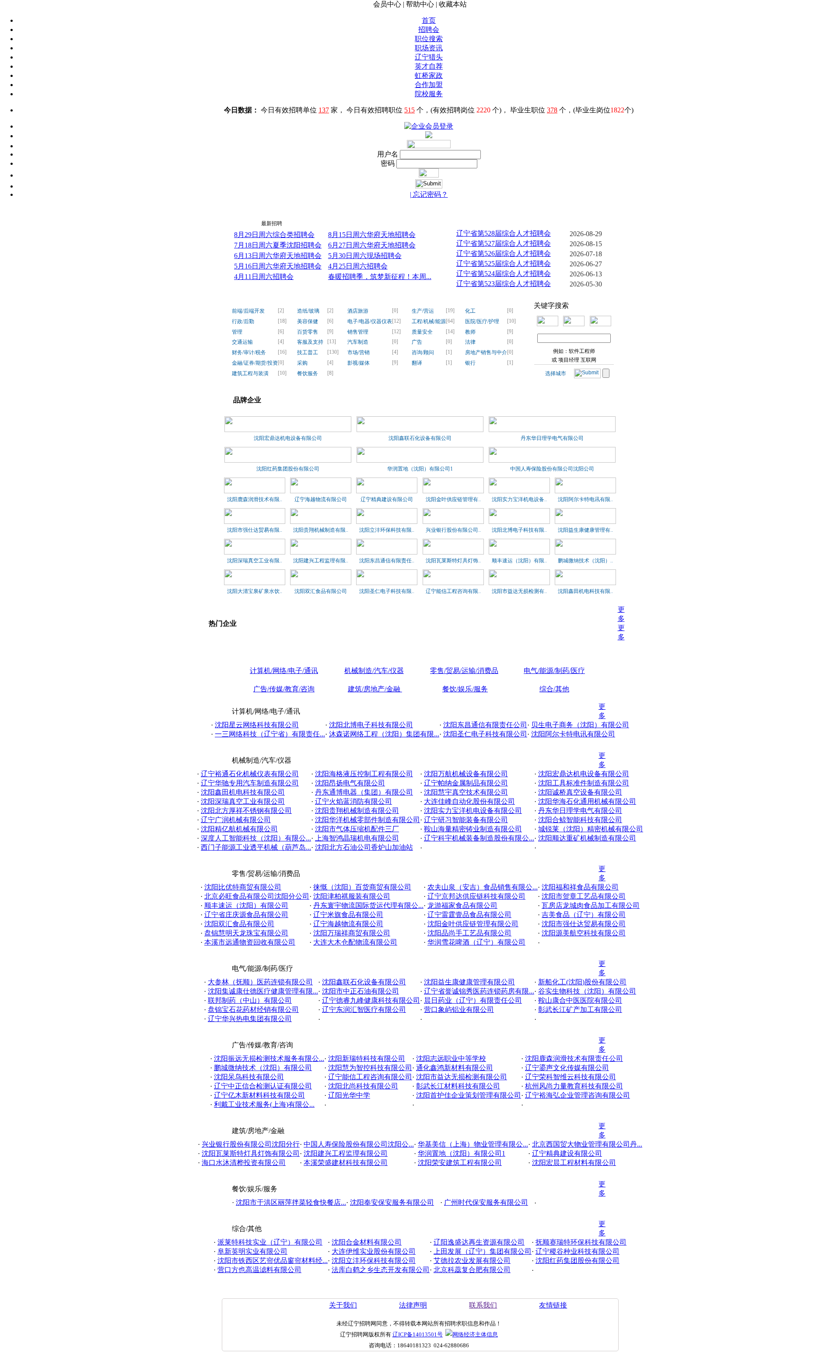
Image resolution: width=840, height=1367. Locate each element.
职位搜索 (429, 38)
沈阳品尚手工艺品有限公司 (469, 933)
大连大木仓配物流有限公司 (355, 942)
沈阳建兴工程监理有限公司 (346, 1153)
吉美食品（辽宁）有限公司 (584, 914)
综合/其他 (554, 689)
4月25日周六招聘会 (358, 266)
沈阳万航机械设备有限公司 (466, 774)
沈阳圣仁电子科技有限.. (386, 591)
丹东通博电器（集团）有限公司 (364, 792)
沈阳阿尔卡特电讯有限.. (585, 499)
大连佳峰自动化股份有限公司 (469, 801)
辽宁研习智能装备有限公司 (466, 819)
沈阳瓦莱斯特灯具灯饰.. (453, 561)
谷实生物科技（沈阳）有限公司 (587, 991)
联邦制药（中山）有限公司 (250, 1000)
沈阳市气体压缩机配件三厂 (357, 829)
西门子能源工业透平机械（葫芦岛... (256, 847)
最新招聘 (271, 223)
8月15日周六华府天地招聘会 (372, 234)
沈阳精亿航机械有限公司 (239, 829)
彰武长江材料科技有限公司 (458, 1086)
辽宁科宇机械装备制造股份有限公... (479, 838)
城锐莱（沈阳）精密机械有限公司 (590, 829)
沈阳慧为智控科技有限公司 (370, 1067)
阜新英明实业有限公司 (252, 1251)
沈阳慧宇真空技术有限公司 (466, 792)
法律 (470, 342)
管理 (237, 332)
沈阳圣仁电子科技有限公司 (485, 734)
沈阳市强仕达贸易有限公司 (584, 924)
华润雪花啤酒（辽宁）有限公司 (476, 942)
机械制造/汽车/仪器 (374, 670)
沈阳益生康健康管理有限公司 (469, 982)
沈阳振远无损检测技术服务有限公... (269, 1058)
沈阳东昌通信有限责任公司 (485, 725)
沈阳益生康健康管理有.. (585, 530)
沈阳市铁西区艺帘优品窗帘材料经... (272, 1260)
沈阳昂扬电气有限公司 (350, 783)
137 (323, 110)
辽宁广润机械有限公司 (236, 819)
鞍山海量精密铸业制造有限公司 (473, 829)
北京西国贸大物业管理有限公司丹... (587, 1144)
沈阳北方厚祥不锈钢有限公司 (246, 810)
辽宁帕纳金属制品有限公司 (466, 783)
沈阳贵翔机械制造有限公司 (357, 810)
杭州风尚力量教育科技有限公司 (574, 1086)
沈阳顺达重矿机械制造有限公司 (587, 838)
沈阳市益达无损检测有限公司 (461, 1077)
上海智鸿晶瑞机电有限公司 (357, 838)
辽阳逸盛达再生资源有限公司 (479, 1242)
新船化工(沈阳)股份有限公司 (582, 982)
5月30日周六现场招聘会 (365, 255)
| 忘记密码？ (429, 194)
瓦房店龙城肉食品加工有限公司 (591, 905)
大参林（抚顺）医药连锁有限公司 (260, 982)
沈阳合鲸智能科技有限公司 (580, 819)
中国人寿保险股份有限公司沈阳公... (359, 1144)
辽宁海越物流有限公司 (320, 499)
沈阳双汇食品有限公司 (320, 591)
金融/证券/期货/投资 (255, 363)
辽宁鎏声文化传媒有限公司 (567, 1067)
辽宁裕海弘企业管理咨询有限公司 (577, 1095)
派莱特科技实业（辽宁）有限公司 (269, 1242)
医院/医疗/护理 (482, 321)
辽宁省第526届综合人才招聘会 (503, 253)
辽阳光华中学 (349, 1095)
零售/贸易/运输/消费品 (464, 670)
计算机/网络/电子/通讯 (284, 670)
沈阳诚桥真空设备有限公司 (580, 792)
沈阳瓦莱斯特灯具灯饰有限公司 (251, 1153)
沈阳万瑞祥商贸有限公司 (351, 933)
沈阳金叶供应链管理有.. (453, 499)
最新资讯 (243, 223)
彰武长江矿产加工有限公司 (580, 1009)
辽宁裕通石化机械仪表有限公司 (250, 774)
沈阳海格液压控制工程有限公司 (364, 774)
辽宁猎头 (429, 57)
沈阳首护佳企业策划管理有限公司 (468, 1095)
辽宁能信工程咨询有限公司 (370, 1077)
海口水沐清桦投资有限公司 (244, 1162)
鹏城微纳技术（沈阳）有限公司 (263, 1067)
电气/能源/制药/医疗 (554, 670)
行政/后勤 (243, 321)
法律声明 (413, 1305)
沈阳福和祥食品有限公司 (580, 887)
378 (552, 110)
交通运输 (242, 342)
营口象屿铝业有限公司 (459, 1009)
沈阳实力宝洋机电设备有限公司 (473, 810)
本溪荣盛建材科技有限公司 (346, 1162)
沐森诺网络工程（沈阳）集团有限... (384, 734)
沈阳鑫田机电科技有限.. (585, 591)
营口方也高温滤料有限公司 (259, 1269)
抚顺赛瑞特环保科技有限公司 (581, 1242)
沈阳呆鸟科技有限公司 (249, 1077)
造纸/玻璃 (308, 311)
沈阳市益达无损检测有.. (519, 591)
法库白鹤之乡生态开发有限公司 (381, 1269)
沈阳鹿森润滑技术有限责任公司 (574, 1058)
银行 (470, 363)
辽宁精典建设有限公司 (386, 499)
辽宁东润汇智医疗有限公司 (364, 1009)
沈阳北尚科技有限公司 (363, 1086)
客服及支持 (310, 342)
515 (409, 110)
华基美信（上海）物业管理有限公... (473, 1144)
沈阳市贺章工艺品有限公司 (584, 896)
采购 (302, 363)
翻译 (417, 363)
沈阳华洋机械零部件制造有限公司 (367, 819)
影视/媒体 (358, 363)
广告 (417, 342)
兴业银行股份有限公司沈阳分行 (251, 1144)
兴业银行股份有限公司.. (453, 530)
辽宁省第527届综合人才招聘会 (503, 243)
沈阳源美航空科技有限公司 (584, 933)
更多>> (603, 221)
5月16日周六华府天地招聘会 (278, 266)
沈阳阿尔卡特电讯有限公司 (573, 734)
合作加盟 (429, 84)
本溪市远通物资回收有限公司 (249, 942)
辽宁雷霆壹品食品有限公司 (469, 914)
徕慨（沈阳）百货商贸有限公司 (362, 887)
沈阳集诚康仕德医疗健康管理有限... (263, 991)
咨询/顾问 (423, 352)
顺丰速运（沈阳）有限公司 (246, 905)
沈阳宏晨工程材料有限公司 (574, 1162)
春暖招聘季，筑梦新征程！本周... (379, 276)
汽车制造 (357, 342)
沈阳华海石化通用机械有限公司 (587, 801)
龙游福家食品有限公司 (462, 905)
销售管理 (357, 332)
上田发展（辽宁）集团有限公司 (483, 1251)
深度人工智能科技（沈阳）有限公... (256, 838)
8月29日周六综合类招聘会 (274, 234)
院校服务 (429, 94)
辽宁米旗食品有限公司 (348, 914)
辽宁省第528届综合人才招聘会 (503, 233)
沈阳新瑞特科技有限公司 (366, 1058)
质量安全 (422, 332)
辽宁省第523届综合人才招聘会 (503, 283)
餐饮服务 (307, 373)
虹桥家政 (429, 75)
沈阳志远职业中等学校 (451, 1058)
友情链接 (553, 1305)
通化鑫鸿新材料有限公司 (454, 1067)
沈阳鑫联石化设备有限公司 (420, 438)
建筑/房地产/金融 (375, 689)
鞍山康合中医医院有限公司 (580, 1000)
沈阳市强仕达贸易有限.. (254, 530)
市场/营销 (358, 352)
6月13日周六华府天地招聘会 (278, 255)
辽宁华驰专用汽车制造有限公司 (250, 783)
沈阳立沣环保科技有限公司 (374, 1260)
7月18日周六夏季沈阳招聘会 (278, 245)
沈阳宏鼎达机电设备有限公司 (288, 438)
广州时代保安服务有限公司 (486, 1202)
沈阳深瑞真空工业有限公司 (243, 801)
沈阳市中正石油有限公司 (360, 991)
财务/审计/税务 (249, 352)
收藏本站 (453, 4)
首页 (429, 20)
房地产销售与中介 (486, 352)
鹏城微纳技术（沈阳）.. (585, 561)
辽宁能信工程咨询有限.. (453, 591)
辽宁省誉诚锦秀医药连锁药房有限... (479, 991)
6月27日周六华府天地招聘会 (372, 245)
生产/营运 (423, 311)
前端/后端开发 (248, 311)
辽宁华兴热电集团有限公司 (250, 1018)
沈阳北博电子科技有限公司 (371, 725)
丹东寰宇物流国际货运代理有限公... (368, 905)
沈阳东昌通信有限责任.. (386, 561)
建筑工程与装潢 (250, 373)
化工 (470, 311)
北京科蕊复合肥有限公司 (472, 1269)
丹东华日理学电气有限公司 (552, 438)
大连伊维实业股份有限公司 (374, 1251)
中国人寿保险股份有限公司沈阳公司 (552, 469)
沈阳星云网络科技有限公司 (257, 725)
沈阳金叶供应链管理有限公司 (472, 924)
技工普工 (307, 352)
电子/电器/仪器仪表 (369, 321)
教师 (470, 332)
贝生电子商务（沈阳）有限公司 (580, 725)
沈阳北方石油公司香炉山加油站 (364, 847)
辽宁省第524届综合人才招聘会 (503, 273)
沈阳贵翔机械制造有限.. (320, 530)
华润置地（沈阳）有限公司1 (420, 469)
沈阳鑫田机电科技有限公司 (243, 792)
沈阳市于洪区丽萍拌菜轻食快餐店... (291, 1202)
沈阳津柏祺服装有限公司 (351, 896)
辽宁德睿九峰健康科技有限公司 (371, 1000)
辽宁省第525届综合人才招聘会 (503, 263)
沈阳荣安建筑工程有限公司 (460, 1162)
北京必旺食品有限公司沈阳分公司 (256, 896)
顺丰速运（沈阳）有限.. (519, 561)
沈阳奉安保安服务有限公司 (392, 1202)
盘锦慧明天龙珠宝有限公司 (246, 933)
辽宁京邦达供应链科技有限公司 (476, 896)
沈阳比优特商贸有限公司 (242, 887)
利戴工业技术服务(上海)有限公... (264, 1104)
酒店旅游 (357, 311)
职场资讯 (429, 48)
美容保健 (307, 321)
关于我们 (343, 1305)
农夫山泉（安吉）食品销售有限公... (482, 887)
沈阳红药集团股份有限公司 (287, 469)
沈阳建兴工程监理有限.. (320, 561)
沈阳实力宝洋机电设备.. (519, 499)
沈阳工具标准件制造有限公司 (583, 783)
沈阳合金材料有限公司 (367, 1242)
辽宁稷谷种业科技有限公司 (578, 1251)
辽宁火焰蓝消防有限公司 (353, 801)
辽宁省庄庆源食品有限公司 (246, 914)
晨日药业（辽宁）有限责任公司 (473, 1000)
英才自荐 (429, 66)
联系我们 (483, 1305)
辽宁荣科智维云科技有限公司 (570, 1077)
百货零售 (307, 332)
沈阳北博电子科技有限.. (519, 530)
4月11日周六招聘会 (264, 276)
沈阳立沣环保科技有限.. (386, 530)
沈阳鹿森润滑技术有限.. (254, 499)
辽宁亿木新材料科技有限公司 (259, 1095)
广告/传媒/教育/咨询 (284, 689)
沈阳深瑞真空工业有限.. (254, 561)
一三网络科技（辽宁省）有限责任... (270, 734)
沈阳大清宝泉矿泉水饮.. (254, 591)
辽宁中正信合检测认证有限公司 (263, 1086)
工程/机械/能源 (429, 321)
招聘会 (428, 29)
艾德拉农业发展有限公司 (472, 1260)
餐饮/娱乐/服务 (465, 689)
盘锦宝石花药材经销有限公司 (253, 1009)
